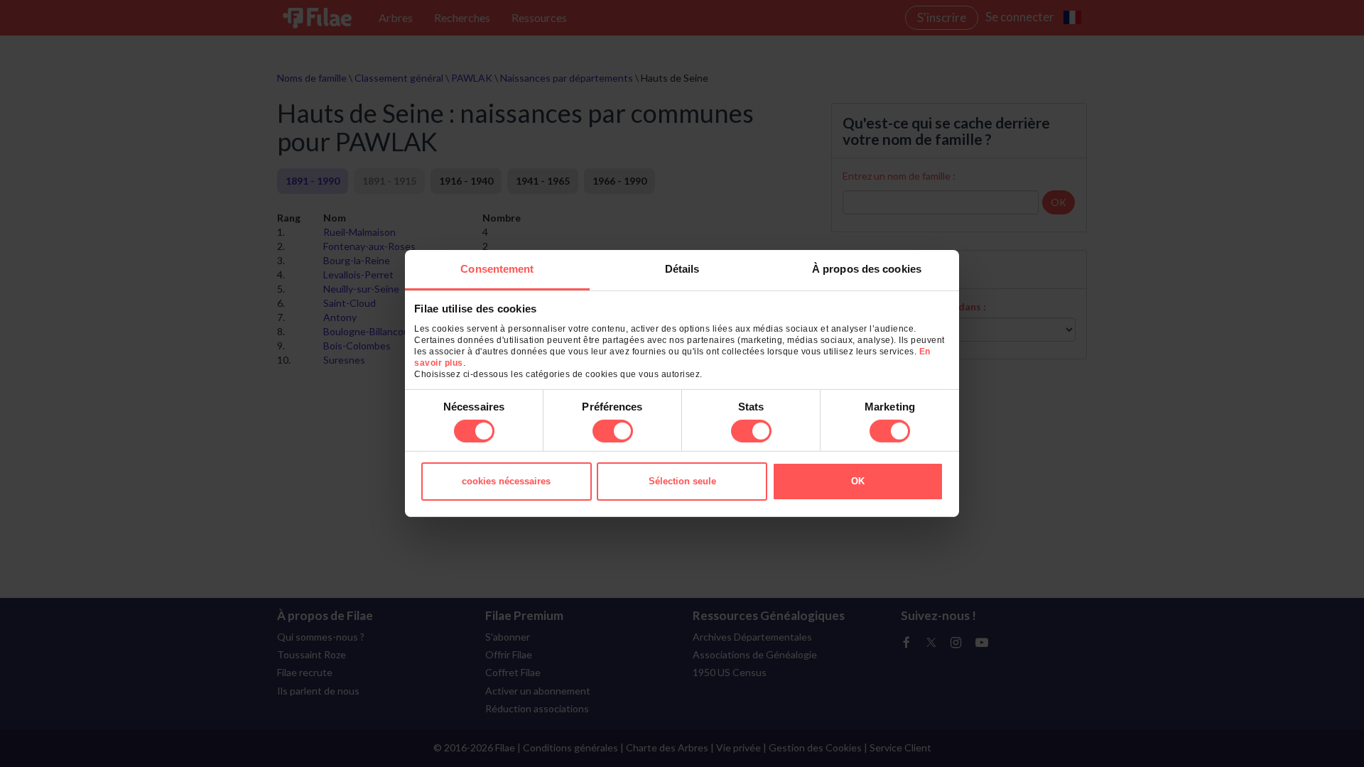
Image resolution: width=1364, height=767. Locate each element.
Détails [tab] (682, 269)
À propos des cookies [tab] (866, 269)
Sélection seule (682, 481)
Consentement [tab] (497, 269)
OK (858, 481)
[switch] (612, 431)
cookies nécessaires (506, 481)
